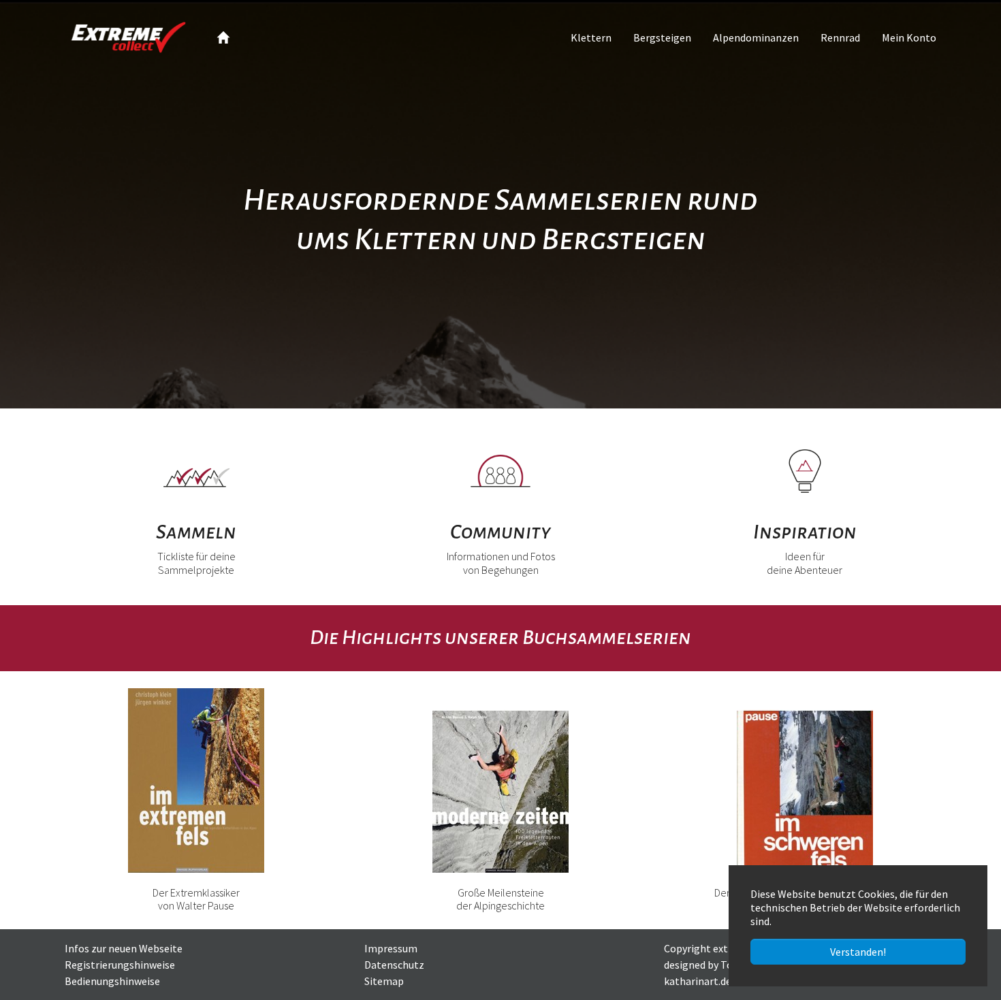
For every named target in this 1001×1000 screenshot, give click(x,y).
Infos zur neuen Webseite (123, 948)
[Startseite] (223, 37)
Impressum (390, 948)
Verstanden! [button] (858, 951)
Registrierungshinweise (120, 964)
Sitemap (384, 981)
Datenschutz (394, 964)
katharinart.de (697, 981)
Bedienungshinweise (112, 981)
